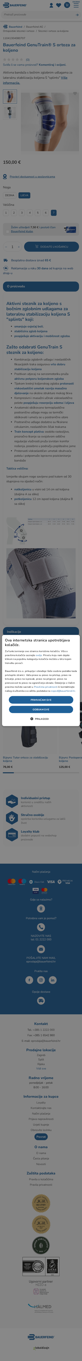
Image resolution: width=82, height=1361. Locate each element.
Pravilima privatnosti (45, 686)
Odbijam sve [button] (41, 709)
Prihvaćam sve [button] (41, 699)
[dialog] (41, 680)
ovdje (39, 655)
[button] (41, 718)
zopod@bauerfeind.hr (63, 690)
